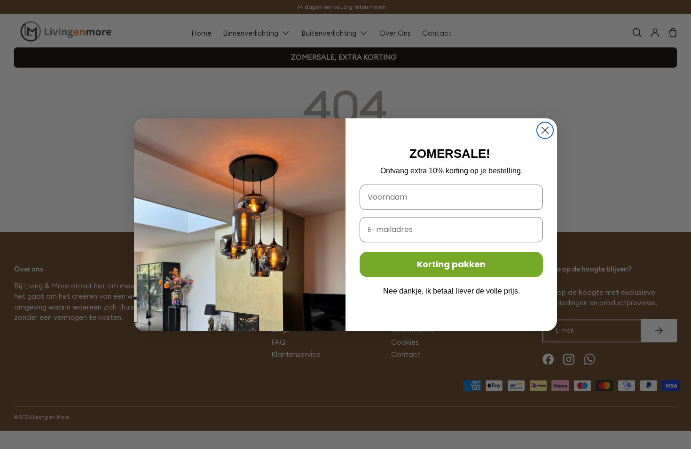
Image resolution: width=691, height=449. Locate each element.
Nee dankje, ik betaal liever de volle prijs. (451, 291)
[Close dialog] (545, 130)
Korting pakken (451, 264)
